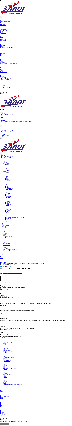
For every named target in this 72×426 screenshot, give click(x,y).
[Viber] (6, 266)
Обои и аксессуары (9, 216)
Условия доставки (3, 402)
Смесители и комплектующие (27, 263)
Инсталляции (11, 263)
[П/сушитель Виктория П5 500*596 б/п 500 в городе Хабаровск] (11, 273)
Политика (2, 405)
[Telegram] (10, 266)
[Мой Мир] (3, 266)
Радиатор (34, 263)
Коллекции (2, 412)
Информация (2, 399)
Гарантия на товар (3, 403)
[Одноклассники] (2, 266)
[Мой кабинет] (0, 133)
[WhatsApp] (7, 266)
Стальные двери (12, 260)
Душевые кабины (6, 263)
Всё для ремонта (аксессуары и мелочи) (12, 199)
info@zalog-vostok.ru (4, 91)
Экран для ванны (41, 263)
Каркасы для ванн (16, 263)
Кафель (1, 260)
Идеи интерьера (3, 413)
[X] (5, 266)
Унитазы (37, 263)
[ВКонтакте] (1, 266)
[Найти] (1, 17)
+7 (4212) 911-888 (3, 77)
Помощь (1, 407)
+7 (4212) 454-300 (5, 79)
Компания (6, 228)
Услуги (1, 392)
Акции (1, 391)
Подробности (2, 284)
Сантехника (8, 180)
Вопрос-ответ (2, 411)
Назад (6, 160)
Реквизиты (2, 404)
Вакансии (2, 398)
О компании (2, 395)
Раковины (20, 263)
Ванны (1, 263)
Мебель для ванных (9, 165)
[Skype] (9, 266)
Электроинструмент (47, 260)
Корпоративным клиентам (4, 396)
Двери (7, 173)
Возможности (2, 406)
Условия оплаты (3, 401)
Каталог (5, 161)
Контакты (2, 397)
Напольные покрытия (10, 191)
